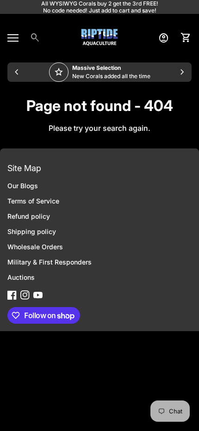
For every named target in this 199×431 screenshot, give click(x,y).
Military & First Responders (49, 262)
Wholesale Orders (35, 247)
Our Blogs (22, 186)
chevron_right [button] (182, 72)
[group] (99, 72)
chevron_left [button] (16, 72)
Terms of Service (33, 201)
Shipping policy (31, 231)
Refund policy (28, 216)
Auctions (21, 277)
